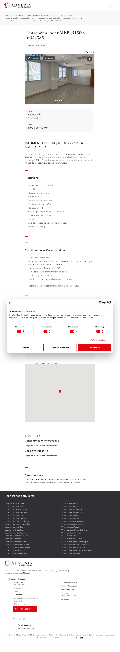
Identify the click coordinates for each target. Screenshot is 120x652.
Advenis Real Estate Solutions (28, 600)
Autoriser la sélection (60, 347)
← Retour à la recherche (36, 45)
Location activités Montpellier (17, 547)
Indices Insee (109, 638)
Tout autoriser (94, 347)
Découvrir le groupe (18, 579)
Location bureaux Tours (14, 527)
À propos (18, 596)
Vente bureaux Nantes (70, 518)
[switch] (46, 331)
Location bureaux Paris (14, 504)
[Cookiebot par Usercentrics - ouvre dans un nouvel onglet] (100, 303)
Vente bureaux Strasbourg (72, 521)
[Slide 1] (55, 100)
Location (18, 589)
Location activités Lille (14, 539)
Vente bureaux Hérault (71, 553)
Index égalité (54, 641)
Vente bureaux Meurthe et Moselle (76, 550)
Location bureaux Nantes (15, 518)
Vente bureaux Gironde (71, 533)
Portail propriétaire (26, 632)
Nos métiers (20, 604)
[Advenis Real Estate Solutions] (17, 5)
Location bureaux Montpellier (17, 524)
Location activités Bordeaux (16, 536)
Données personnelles (78, 638)
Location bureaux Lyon (14, 507)
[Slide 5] (63, 100)
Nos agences (20, 607)
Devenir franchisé (69, 598)
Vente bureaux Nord (70, 536)
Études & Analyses (70, 587)
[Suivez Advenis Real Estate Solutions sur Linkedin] (81, 641)
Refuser (25, 347)
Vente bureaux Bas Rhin (71, 539)
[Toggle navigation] (110, 5)
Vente (17, 593)
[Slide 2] (57, 100)
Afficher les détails (99, 340)
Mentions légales (40, 638)
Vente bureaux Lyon (69, 507)
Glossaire (65, 601)
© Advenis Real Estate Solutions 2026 (19, 638)
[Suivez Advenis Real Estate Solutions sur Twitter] (76, 641)
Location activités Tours (15, 550)
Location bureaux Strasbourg (17, 521)
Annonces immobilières (20, 584)
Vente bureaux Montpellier (72, 524)
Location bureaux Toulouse (16, 509)
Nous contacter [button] (26, 612)
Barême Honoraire (95, 638)
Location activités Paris (14, 530)
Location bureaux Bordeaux (16, 512)
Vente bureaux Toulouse (71, 509)
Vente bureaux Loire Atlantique (74, 542)
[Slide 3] (59, 100)
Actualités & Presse (70, 583)
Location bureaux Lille (14, 515)
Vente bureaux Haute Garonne (74, 545)
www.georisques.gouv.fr (69, 482)
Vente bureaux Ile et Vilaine (73, 547)
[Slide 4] (61, 100)
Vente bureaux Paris (69, 504)
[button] (87, 52)
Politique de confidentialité (58, 638)
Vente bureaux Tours (70, 527)
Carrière (65, 594)
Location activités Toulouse (16, 533)
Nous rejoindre (68, 590)
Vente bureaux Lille (69, 515)
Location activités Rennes (16, 553)
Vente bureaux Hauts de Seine (74, 530)
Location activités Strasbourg (17, 545)
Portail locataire (25, 628)
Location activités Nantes (15, 542)
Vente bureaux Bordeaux (71, 512)
